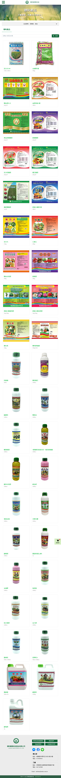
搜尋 (56, 36)
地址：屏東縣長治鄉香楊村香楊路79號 (43, 765)
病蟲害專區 (38, 744)
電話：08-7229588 (38, 767)
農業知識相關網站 (38, 741)
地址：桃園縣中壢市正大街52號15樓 (43, 756)
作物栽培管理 (51, 744)
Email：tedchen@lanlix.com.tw (40, 771)
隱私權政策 (38, 776)
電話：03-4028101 (38, 758)
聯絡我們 (51, 741)
